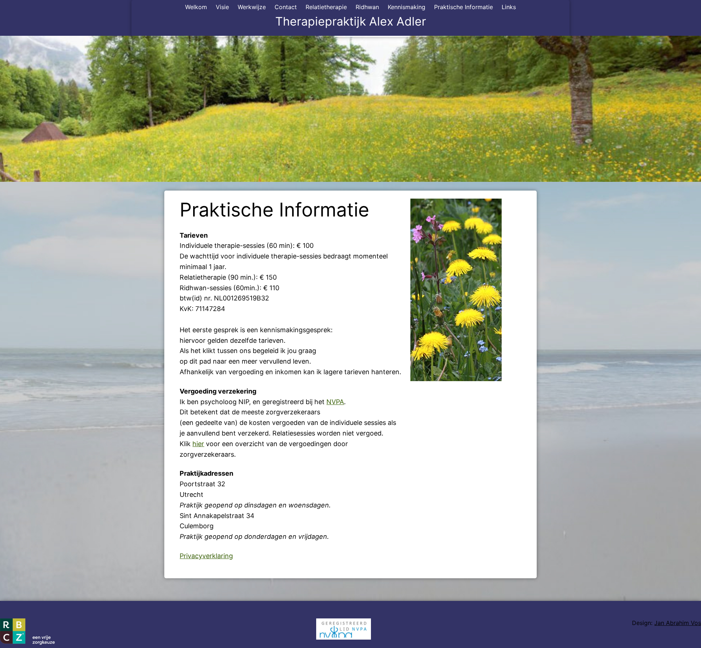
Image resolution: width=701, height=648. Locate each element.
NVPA (335, 402)
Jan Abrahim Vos (677, 622)
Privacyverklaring (206, 556)
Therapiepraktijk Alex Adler (350, 21)
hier (198, 444)
